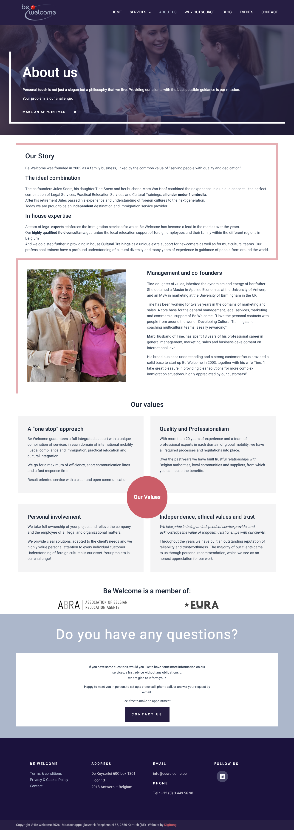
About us (168, 12)
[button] (147, 497)
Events (246, 12)
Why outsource (200, 12)
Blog (227, 12)
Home (116, 12)
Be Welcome (44, 763)
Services (138, 12)
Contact (269, 12)
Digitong (170, 824)
